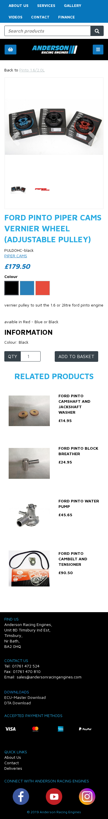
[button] (15, 151)
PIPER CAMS (15, 255)
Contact (40, 17)
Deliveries (13, 768)
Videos (15, 17)
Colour (11, 276)
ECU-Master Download (25, 697)
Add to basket (76, 356)
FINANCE (66, 17)
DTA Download (17, 702)
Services (46, 5)
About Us (19, 5)
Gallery (72, 5)
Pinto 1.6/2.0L (32, 69)
